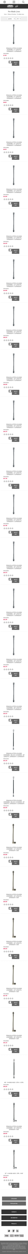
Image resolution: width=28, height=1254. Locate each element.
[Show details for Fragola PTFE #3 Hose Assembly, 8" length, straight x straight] (14, 128)
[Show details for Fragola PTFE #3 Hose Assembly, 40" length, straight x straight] (14, 645)
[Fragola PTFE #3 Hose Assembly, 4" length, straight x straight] (14, 45)
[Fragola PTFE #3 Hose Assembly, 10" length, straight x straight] (14, 186)
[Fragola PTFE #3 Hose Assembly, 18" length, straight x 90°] (14, 892)
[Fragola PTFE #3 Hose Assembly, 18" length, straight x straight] (14, 374)
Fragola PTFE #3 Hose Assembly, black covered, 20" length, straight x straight (14, 802)
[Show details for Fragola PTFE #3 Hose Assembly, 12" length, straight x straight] (14, 222)
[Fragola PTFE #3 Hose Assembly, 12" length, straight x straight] (14, 233)
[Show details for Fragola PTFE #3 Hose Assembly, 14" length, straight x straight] (14, 269)
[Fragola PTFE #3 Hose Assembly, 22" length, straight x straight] (14, 469)
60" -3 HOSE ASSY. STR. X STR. (14, 1082)
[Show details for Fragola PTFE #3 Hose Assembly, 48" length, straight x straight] (14, 692)
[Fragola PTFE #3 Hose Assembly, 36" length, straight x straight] (14, 610)
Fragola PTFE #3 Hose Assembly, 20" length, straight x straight (14, 426)
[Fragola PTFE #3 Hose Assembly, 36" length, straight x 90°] (14, 1033)
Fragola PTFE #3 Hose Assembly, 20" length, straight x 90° (14, 943)
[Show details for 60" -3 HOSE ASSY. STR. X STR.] (14, 1068)
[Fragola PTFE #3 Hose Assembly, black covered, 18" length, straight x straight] (14, 751)
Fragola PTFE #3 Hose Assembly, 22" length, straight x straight (14, 473)
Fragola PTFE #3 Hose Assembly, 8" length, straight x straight (14, 144)
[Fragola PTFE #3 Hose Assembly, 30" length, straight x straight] (14, 563)
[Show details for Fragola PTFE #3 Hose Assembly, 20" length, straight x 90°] (14, 927)
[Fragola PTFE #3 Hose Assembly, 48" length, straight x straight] (14, 704)
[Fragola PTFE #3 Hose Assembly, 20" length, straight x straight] (14, 421)
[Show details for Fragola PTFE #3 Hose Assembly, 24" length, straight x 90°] (14, 974)
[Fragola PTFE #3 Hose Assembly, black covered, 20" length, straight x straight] (14, 798)
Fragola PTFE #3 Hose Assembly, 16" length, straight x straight (14, 332)
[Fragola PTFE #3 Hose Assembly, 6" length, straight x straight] (14, 92)
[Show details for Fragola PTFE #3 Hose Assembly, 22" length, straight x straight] (14, 457)
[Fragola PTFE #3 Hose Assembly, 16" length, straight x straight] (14, 327)
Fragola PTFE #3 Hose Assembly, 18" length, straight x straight (14, 379)
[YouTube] (17, 1231)
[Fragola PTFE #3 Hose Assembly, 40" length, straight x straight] (14, 657)
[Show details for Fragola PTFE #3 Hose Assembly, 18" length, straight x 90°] (14, 880)
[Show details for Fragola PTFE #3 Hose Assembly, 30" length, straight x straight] (14, 551)
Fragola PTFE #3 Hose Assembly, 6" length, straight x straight (14, 96)
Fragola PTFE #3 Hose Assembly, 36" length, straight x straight (14, 614)
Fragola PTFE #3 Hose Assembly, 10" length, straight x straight (14, 191)
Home (5, 14)
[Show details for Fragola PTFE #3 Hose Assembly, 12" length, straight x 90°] (14, 833)
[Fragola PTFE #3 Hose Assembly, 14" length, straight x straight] (14, 280)
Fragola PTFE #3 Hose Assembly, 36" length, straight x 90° (14, 1037)
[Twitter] (9, 1231)
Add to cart (15, 63)
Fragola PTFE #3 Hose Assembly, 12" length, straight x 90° (14, 849)
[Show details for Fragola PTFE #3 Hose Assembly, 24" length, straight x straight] (14, 504)
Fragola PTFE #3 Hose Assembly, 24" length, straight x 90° (14, 990)
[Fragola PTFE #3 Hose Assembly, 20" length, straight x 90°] (14, 939)
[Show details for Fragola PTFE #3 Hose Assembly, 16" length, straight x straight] (14, 316)
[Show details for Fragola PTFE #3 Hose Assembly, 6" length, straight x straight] (14, 81)
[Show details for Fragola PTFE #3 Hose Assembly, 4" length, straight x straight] (14, 34)
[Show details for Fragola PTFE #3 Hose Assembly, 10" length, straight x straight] (14, 175)
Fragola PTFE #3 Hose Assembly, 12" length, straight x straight (14, 238)
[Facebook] (13, 1231)
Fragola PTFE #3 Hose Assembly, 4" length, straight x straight (14, 50)
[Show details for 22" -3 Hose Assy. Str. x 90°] (14, 1159)
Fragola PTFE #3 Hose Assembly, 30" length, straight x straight (14, 567)
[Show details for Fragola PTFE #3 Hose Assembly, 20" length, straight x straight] (14, 410)
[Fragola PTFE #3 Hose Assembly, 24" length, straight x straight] (14, 515)
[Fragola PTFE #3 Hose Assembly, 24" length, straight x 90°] (14, 986)
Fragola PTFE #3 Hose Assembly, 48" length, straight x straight (14, 708)
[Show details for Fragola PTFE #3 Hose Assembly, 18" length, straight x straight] (14, 363)
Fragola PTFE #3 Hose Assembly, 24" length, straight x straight (14, 520)
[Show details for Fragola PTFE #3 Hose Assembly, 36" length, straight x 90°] (14, 1021)
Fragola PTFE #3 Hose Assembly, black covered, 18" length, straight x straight (14, 755)
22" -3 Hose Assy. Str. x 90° (14, 1173)
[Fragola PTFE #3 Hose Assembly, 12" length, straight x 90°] (14, 845)
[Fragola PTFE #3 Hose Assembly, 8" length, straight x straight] (14, 139)
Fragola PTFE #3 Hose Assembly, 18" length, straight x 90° (14, 896)
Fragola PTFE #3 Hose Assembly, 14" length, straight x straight (14, 285)
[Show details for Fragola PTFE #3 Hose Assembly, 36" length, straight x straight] (14, 598)
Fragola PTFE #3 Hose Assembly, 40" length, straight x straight (14, 661)
